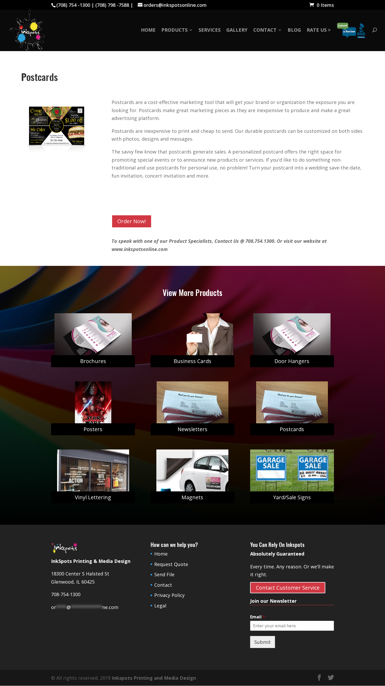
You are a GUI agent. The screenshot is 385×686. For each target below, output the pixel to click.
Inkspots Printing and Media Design (154, 678)
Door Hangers (291, 361)
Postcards (292, 429)
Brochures (93, 361)
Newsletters (192, 429)
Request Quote (171, 564)
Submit (262, 642)
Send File (164, 574)
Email (257, 617)
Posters (93, 429)
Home (148, 30)
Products (174, 30)
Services (210, 30)
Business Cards (192, 361)
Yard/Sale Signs (292, 497)
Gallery (237, 30)
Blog (294, 30)
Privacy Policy (169, 595)
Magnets (192, 497)
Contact (265, 30)
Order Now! (131, 221)
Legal (160, 605)
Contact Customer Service (288, 587)
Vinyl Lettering (93, 497)
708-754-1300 (65, 594)
